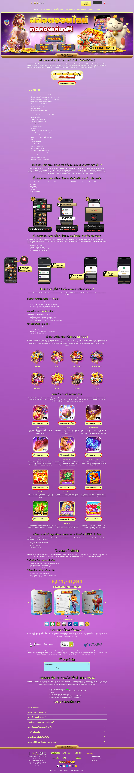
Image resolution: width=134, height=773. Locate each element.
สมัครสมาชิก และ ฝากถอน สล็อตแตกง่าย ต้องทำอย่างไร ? (44, 95)
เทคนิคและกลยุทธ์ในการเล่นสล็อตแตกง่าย (41, 135)
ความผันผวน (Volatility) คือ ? (38, 106)
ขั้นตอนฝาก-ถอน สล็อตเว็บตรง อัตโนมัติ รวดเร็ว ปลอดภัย (45, 97)
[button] (104, 89)
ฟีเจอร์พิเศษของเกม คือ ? (37, 108)
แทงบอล (91, 9)
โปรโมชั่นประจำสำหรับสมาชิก (38, 121)
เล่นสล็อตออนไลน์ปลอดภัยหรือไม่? (39, 152)
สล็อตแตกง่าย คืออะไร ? (37, 146)
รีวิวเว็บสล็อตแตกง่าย (46, 9)
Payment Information (35, 123)
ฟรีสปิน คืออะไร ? (35, 155)
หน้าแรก (36, 9)
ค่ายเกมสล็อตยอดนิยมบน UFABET (38, 110)
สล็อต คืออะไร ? (35, 143)
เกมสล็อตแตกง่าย (81, 9)
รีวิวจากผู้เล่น (33, 128)
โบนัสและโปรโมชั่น (35, 117)
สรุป (32, 139)
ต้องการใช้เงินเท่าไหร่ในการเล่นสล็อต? (40, 159)
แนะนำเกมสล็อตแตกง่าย (36, 112)
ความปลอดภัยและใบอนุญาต (37, 126)
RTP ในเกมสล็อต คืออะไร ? (38, 148)
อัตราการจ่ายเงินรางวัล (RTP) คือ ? (39, 103)
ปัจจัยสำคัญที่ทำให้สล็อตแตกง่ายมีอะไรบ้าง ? (41, 101)
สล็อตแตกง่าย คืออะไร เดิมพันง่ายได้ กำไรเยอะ (41, 130)
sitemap (98, 9)
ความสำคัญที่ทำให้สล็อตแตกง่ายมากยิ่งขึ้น (41, 132)
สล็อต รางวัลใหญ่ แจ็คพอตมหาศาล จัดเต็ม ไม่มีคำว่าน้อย (44, 115)
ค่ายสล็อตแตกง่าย (70, 9)
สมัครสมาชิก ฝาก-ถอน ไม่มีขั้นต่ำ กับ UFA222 (41, 137)
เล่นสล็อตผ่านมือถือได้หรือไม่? (38, 157)
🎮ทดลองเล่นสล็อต (67, 83)
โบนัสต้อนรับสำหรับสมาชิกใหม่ (38, 119)
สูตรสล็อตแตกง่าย (58, 9)
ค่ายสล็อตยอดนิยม (96, 763)
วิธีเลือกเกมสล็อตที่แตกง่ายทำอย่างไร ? (40, 150)
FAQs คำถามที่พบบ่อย (35, 141)
